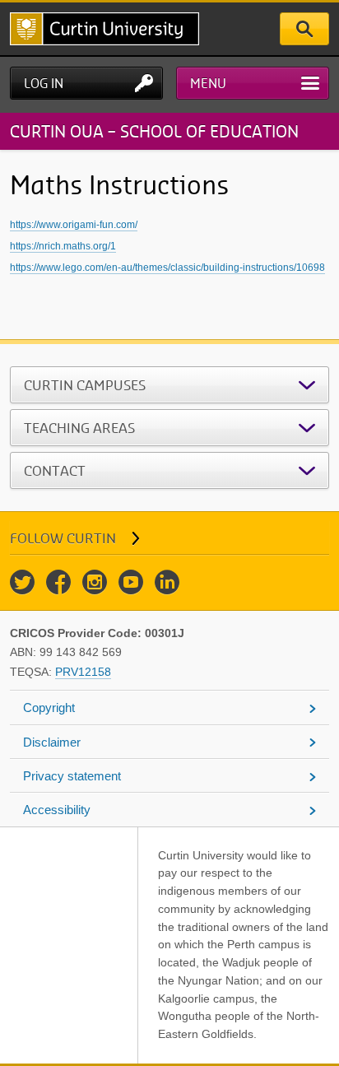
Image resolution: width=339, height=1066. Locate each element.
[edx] (113, 863)
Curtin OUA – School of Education (154, 131)
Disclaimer (52, 742)
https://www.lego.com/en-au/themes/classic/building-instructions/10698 (167, 267)
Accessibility (57, 810)
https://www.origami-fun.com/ (73, 224)
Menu (208, 83)
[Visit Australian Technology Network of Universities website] (80, 863)
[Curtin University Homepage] (104, 28)
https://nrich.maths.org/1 (63, 246)
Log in (43, 83)
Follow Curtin (63, 538)
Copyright (49, 708)
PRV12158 (83, 671)
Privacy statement (72, 776)
